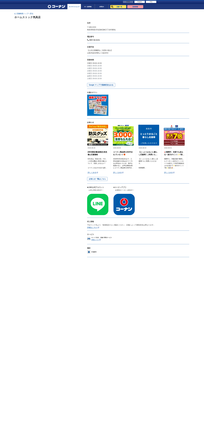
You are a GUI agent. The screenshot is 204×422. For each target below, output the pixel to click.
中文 (151, 2)
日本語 (128, 2)
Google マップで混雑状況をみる (101, 85)
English (139, 2)
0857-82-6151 (94, 40)
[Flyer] (97, 105)
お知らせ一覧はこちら (97, 179)
